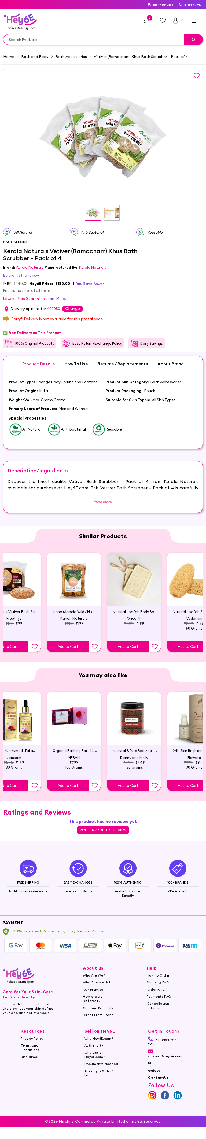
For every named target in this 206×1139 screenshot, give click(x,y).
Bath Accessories (71, 56)
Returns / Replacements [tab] (123, 363)
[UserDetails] (177, 20)
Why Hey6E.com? (98, 1038)
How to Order (158, 975)
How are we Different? (93, 998)
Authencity (93, 1045)
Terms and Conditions (30, 1047)
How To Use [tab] (76, 363)
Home (8, 56)
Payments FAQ (159, 996)
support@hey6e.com (165, 1056)
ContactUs (158, 1077)
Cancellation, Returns (158, 1005)
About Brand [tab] (170, 363)
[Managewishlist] (163, 20)
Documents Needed (101, 1064)
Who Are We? (94, 975)
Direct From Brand (98, 1015)
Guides (154, 1070)
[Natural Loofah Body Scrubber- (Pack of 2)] (134, 579)
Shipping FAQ (158, 982)
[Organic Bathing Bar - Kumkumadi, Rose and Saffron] (74, 718)
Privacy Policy (32, 1038)
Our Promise (93, 989)
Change (72, 308)
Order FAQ (156, 989)
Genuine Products (98, 1008)
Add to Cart (68, 646)
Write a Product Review (103, 830)
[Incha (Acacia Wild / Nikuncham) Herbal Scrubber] (74, 579)
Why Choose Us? (97, 982)
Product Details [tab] (38, 363)
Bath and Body (35, 56)
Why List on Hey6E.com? (94, 1055)
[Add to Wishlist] (35, 646)
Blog (152, 1063)
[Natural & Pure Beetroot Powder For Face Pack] (134, 718)
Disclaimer (30, 1057)
